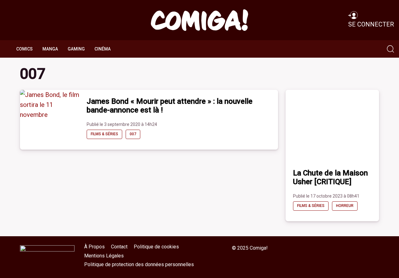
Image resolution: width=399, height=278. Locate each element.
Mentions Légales (104, 256)
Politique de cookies (156, 247)
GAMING (76, 48)
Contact (119, 247)
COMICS (24, 48)
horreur (344, 206)
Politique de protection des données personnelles (139, 264)
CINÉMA (102, 48)
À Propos (94, 247)
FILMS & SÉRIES (104, 134)
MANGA (50, 48)
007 (133, 134)
